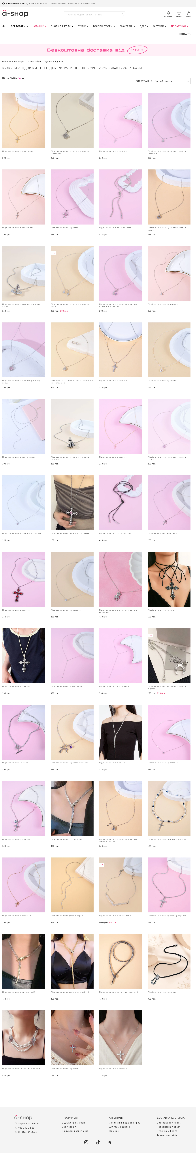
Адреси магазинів (15, 3)
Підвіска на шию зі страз (112, 763)
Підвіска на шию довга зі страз (115, 228)
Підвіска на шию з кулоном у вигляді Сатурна (21, 305)
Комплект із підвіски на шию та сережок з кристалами (72, 381)
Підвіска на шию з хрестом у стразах (70, 533)
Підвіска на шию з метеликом (66, 686)
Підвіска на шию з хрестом (113, 151)
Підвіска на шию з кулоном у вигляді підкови (167, 687)
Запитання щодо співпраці (125, 1122)
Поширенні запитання (75, 1130)
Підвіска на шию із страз (15, 763)
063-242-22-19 (26, 1127)
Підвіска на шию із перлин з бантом (21, 1069)
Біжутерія (19, 61)
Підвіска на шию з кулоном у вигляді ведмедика (118, 611)
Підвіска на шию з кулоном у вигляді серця (167, 229)
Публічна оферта (167, 1130)
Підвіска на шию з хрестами (162, 533)
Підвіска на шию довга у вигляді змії (70, 992)
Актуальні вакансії (120, 1126)
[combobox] (94, 14)
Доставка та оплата (169, 1122)
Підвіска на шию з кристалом (163, 304)
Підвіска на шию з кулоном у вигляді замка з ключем (118, 840)
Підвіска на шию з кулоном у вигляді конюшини (70, 152)
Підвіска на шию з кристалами (115, 916)
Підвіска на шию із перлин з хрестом (167, 839)
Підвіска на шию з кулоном (162, 380)
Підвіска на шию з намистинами (19, 457)
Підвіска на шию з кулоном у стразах (21, 533)
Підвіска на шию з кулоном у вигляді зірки (70, 305)
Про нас (114, 1130)
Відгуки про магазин (74, 1122)
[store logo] (15, 14)
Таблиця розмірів (167, 1135)
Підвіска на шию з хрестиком (17, 151)
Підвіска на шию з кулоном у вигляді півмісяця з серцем (118, 305)
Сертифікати (69, 1126)
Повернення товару (169, 1126)
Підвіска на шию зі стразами (114, 686)
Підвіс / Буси (35, 61)
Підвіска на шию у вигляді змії (67, 839)
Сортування (144, 81)
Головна (6, 61)
